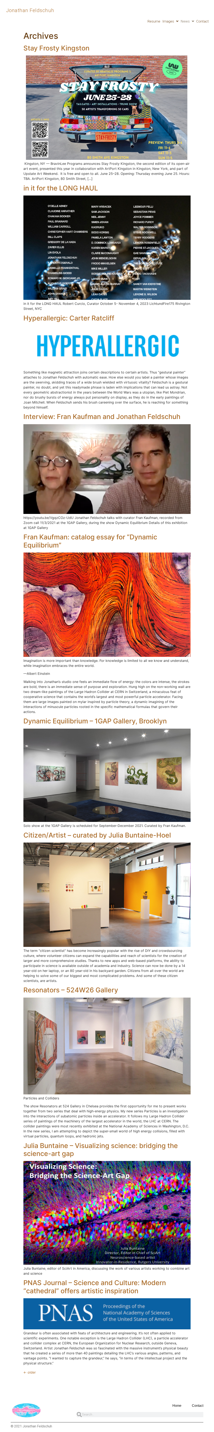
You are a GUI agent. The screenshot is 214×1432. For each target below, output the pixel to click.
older (29, 1372)
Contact (202, 21)
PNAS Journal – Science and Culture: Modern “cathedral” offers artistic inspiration (94, 1287)
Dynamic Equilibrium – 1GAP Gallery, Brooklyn (95, 721)
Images (168, 21)
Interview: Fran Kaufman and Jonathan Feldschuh (101, 417)
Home (176, 1405)
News (185, 21)
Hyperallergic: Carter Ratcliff (68, 318)
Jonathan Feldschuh (30, 10)
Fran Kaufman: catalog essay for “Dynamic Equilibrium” (90, 541)
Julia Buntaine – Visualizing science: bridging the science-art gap (100, 1150)
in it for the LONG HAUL (60, 188)
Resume (154, 21)
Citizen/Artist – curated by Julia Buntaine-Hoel (97, 835)
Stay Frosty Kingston (56, 48)
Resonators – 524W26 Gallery (70, 990)
